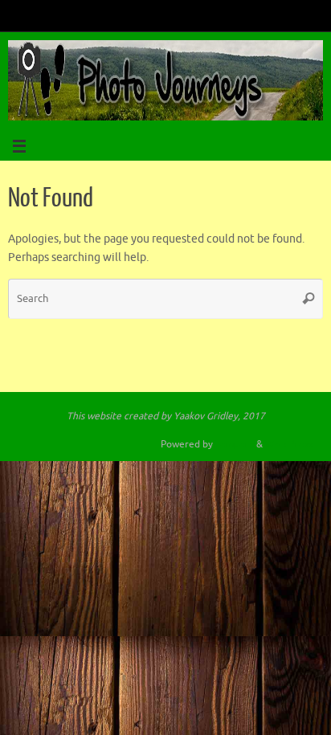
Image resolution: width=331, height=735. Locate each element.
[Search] (308, 299)
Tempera (234, 444)
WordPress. (290, 444)
